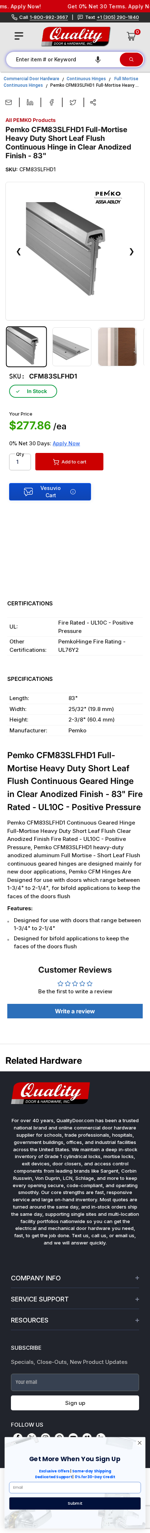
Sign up (75, 1402)
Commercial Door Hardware (31, 78)
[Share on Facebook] (51, 102)
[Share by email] (8, 102)
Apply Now (66, 443)
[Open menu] (19, 36)
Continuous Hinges (86, 78)
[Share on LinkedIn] (30, 102)
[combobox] (62, 59)
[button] (98, 59)
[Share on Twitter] (73, 102)
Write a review (75, 1011)
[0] (131, 36)
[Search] (131, 59)
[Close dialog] (140, 1443)
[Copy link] (93, 102)
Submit (75, 1503)
